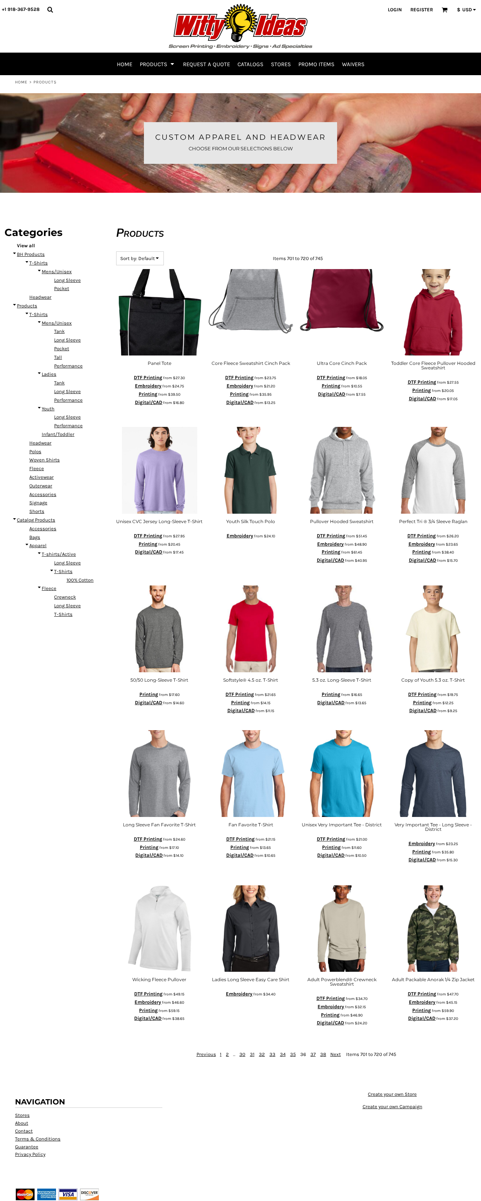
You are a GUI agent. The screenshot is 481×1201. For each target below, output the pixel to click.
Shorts (36, 511)
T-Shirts (38, 263)
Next (335, 1054)
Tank (59, 331)
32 (262, 1054)
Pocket (61, 288)
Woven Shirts (44, 460)
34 (283, 1054)
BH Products (31, 254)
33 (272, 1054)
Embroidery (148, 386)
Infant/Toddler (58, 434)
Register (421, 9)
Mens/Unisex (57, 271)
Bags (34, 537)
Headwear (40, 297)
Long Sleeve (67, 280)
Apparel (38, 545)
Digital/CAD (148, 402)
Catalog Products (36, 520)
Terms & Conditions (38, 1139)
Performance (68, 366)
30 (242, 1054)
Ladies (49, 374)
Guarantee (26, 1147)
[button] (50, 9)
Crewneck (65, 597)
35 (293, 1054)
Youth (48, 408)
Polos (35, 451)
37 (313, 1054)
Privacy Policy (30, 1154)
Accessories (42, 494)
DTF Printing (148, 377)
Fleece (36, 468)
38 (323, 1054)
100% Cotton (80, 580)
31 (252, 1054)
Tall (58, 357)
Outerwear (40, 486)
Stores (22, 1115)
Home (21, 82)
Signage (38, 502)
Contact (24, 1131)
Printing (148, 394)
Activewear (41, 477)
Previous (206, 1054)
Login (395, 9)
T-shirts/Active (59, 554)
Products (27, 306)
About (21, 1123)
